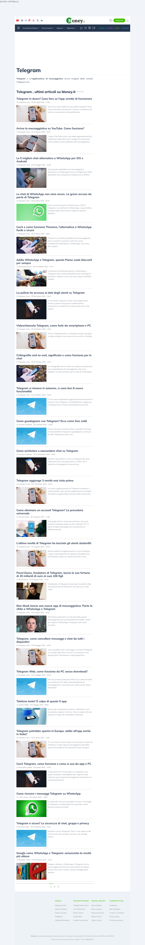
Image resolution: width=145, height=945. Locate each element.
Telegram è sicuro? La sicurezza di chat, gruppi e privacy (52, 823)
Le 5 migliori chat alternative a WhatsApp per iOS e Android (49, 160)
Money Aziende (60, 913)
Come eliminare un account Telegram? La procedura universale (49, 512)
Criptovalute (77, 917)
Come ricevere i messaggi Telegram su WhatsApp (48, 793)
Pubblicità (58, 917)
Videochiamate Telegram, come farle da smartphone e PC (53, 325)
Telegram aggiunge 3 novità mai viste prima (44, 480)
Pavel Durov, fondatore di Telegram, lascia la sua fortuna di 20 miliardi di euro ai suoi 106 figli (53, 574)
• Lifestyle (125, 28)
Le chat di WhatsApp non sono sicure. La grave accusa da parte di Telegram (54, 195)
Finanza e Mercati (98, 901)
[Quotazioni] (81, 28)
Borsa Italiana (96, 905)
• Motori (102, 28)
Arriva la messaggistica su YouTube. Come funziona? (50, 128)
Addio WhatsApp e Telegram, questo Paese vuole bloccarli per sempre (54, 261)
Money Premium (61, 909)
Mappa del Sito (60, 905)
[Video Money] (93, 28)
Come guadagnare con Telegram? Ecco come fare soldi (51, 421)
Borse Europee (96, 909)
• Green (117, 28)
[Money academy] (85, 28)
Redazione (113, 905)
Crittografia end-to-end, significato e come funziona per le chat (53, 357)
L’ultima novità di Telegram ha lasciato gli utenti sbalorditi (53, 543)
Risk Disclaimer (115, 909)
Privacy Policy (114, 917)
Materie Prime (96, 917)
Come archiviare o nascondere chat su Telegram (47, 450)
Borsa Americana (97, 913)
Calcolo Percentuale (80, 920)
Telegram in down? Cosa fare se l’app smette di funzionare (54, 98)
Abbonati (119, 20)
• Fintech (109, 28)
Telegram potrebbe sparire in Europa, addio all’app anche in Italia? (53, 732)
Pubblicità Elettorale (62, 920)
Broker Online (78, 913)
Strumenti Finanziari (81, 901)
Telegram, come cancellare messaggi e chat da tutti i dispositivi (50, 640)
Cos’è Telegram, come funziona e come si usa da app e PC (53, 763)
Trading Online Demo (80, 905)
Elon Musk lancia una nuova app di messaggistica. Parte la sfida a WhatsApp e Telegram (54, 607)
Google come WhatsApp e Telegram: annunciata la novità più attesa (53, 854)
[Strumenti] (89, 28)
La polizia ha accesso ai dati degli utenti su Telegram (50, 292)
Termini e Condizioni (117, 913)
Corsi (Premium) (79, 909)
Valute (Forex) (96, 920)
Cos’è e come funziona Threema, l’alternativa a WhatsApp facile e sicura (54, 228)
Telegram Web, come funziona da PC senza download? (52, 671)
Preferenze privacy (116, 920)
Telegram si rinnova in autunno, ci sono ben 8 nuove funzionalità (49, 390)
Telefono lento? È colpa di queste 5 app (41, 701)
